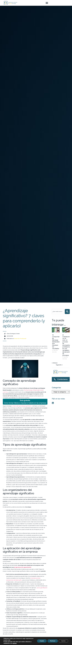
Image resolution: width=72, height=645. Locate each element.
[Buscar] (67, 311)
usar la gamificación (42, 587)
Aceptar (42, 641)
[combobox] (58, 311)
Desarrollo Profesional (20, 338)
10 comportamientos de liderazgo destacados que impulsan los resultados (58, 341)
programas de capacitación (22, 567)
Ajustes (63, 641)
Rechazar (52, 641)
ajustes (15, 643)
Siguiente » (59, 365)
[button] (47, 3)
